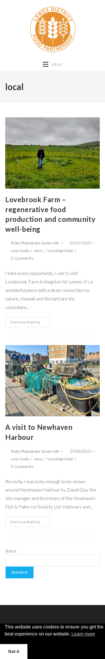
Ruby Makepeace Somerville (35, 242)
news (38, 250)
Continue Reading (30, 320)
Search (10, 551)
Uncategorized (60, 250)
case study (20, 250)
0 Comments (22, 258)
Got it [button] (13, 651)
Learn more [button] (83, 633)
